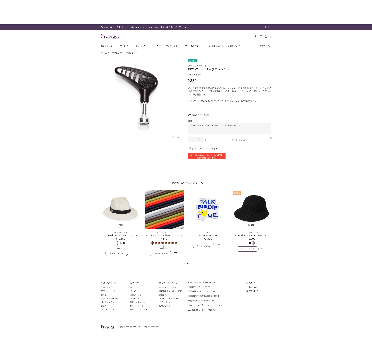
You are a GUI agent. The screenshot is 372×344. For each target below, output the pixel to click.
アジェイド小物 (194, 74)
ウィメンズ (135, 287)
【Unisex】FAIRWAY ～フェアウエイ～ (120, 235)
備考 (190, 121)
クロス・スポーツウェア (111, 298)
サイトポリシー (165, 302)
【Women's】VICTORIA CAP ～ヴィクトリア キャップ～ (251, 235)
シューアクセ (200, 65)
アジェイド (105, 287)
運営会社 (163, 295)
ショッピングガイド (167, 287)
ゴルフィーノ (106, 295)
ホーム (104, 53)
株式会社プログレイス (176, 27)
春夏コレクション (137, 302)
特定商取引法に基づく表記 (170, 291)
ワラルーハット (120, 232)
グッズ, (191, 65)
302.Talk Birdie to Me (207, 235)
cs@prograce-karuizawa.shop (201, 300)
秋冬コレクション (137, 306)
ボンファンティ (107, 302)
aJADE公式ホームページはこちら (202, 310)
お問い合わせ (164, 306)
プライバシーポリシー (168, 298)
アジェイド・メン (164, 232)
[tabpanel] (208, 222)
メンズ (133, 291)
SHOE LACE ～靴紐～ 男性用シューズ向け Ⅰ (164, 235)
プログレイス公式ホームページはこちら (205, 305)
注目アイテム (135, 295)
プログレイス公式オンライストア (110, 36)
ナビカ (208, 232)
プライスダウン (136, 298)
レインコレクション (138, 309)
